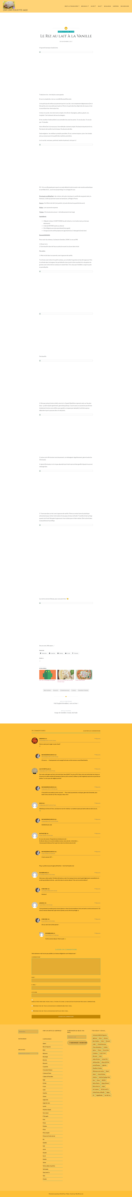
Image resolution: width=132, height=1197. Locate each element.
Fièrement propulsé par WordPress (57, 1193)
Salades (45, 1142)
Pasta (98, 1080)
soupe (103, 1086)
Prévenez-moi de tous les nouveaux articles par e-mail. (50, 1011)
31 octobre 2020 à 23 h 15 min (49, 890)
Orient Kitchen (101, 1074)
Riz (43, 1139)
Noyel (107, 1071)
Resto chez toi (96, 1086)
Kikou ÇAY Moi (105, 1062)
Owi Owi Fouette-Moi (15, 10)
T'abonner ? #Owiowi (78, 1043)
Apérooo (95, 1038)
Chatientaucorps (64, 690)
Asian (100, 1038)
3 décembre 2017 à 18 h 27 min (47, 771)
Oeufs (94, 1074)
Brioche (45, 1060)
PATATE (104, 1080)
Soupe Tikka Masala (80, 680)
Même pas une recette (98, 1071)
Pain (94, 1080)
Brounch (84, 6)
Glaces (44, 1096)
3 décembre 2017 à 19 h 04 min (49, 789)
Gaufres (45, 1093)
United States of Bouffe (98, 1092)
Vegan (108, 1092)
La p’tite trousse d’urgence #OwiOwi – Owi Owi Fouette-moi (58, 865)
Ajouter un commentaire (91, 731)
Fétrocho (95, 1056)
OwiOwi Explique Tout (104, 1077)
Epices (94, 1050)
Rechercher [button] (125, 6)
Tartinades (45, 1169)
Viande (45, 1179)
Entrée (44, 1083)
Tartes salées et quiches (49, 1166)
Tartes (44, 1162)
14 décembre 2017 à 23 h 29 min (50, 821)
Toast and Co (46, 1172)
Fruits (44, 1086)
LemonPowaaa (96, 1065)
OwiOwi (95, 1077)
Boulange (107, 6)
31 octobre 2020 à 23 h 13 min (47, 874)
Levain (44, 1106)
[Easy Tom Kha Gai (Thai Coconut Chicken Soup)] (65, 674)
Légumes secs (46, 1103)
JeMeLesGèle (96, 1062)
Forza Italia (106, 1050)
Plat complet (46, 1132)
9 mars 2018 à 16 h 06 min (48, 853)
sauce (44, 1149)
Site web (34, 992)
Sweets (45, 1159)
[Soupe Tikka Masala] (84, 674)
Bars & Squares (47, 1046)
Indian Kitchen (96, 1059)
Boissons (45, 1053)
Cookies (106, 1047)
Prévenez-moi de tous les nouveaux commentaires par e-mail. (52, 1006)
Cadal (94, 1044)
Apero (44, 1043)
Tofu (44, 1175)
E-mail (34, 984)
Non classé (45, 1113)
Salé (99, 6)
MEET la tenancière (71, 6)
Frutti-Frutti (103, 1053)
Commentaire (36, 957)
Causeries (45, 1066)
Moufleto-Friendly (83, 690)
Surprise (116, 6)
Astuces (106, 1038)
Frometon (95, 1053)
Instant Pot (105, 1059)
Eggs (44, 1079)
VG (93, 1095)
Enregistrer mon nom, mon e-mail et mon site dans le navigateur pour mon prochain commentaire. (64, 1001)
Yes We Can (107, 1095)
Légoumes (45, 1099)
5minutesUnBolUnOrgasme (100, 1035)
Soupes (45, 1152)
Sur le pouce (96, 1089)
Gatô (100, 1056)
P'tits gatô (45, 1116)
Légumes (104, 1065)
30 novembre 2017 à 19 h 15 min (50, 756)
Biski (102, 1041)
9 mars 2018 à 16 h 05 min (46, 835)
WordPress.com (79, 1193)
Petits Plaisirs (96, 1083)
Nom (33, 977)
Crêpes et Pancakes (48, 1076)
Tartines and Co (104, 1089)
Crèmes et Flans (63, 31)
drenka (42, 738)
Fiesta (99, 1050)
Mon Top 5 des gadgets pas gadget (47, 680)
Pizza (44, 1129)
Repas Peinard (105, 1083)
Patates (45, 1126)
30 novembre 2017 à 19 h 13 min (47, 740)
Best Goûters (47, 690)
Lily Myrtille (44, 769)
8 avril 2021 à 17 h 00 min (52, 935)
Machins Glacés (47, 1109)
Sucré (93, 6)
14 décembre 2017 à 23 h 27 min (47, 805)
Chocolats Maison (47, 1070)
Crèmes (74, 690)
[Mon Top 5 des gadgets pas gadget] (47, 674)
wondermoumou (48, 754)
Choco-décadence (97, 1047)
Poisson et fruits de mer (49, 1136)
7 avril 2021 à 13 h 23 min (45, 905)
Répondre (98, 738)
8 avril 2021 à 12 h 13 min (48, 921)
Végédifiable (99, 1095)
